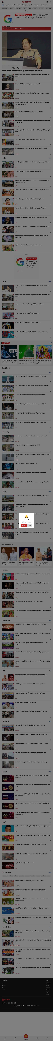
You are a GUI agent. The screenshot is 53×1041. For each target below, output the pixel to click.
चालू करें (23, 525)
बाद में (30, 525)
